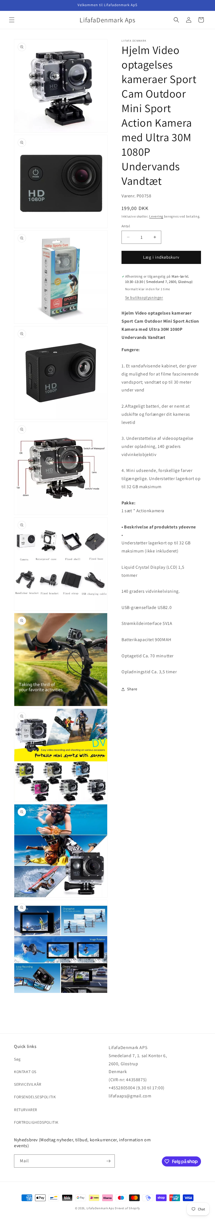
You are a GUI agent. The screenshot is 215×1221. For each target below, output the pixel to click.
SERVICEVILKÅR (27, 1084)
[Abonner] (108, 1161)
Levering (156, 216)
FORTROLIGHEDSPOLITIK (36, 1122)
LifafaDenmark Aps (100, 1208)
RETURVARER (25, 1109)
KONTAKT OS (25, 1071)
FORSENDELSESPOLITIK (35, 1096)
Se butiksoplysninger (144, 297)
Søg (17, 1059)
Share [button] (132, 688)
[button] (12, 20)
